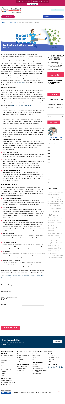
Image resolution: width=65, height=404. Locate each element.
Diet (48, 208)
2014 (48, 182)
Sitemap (34, 364)
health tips (8, 275)
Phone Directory (5, 368)
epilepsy (52, 208)
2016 (48, 176)
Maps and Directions (7, 369)
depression (56, 205)
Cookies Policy (36, 373)
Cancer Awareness (53, 196)
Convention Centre (22, 371)
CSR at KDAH (51, 355)
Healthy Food (52, 218)
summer (58, 255)
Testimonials (20, 359)
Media (3, 373)
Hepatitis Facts (50, 235)
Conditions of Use (37, 368)
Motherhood (56, 245)
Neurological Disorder (52, 248)
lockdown (58, 240)
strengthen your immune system (20, 105)
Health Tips (13, 22)
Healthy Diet (55, 215)
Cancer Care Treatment (54, 197)
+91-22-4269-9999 (43, 1)
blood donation (53, 192)
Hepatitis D (51, 233)
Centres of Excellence (7, 355)
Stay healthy (40, 275)
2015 (48, 179)
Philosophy (51, 359)
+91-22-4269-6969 (25, 1)
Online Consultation (6, 380)
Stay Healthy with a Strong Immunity (19, 45)
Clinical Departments (7, 357)
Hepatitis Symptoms (57, 237)
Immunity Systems (29, 275)
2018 (48, 171)
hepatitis (58, 223)
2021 (48, 162)
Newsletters (20, 370)
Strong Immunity (6, 278)
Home (5, 22)
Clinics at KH (4, 358)
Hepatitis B (52, 228)
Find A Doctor (21, 353)
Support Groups (5, 360)
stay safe (57, 250)
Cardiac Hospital (51, 199)
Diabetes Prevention (57, 207)
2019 (48, 168)
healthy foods (21, 82)
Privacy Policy (36, 366)
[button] (53, 16)
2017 (48, 174)
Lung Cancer (51, 243)
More (2, 362)
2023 (48, 156)
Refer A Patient (36, 355)
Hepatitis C (52, 231)
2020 (49, 165)
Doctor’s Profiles (37, 353)
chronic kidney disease (57, 203)
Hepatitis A (52, 225)
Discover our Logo (53, 357)
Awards (34, 357)
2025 (48, 150)
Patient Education (22, 366)
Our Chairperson (52, 353)
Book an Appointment (55, 74)
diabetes (49, 207)
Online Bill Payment (6, 384)
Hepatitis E (60, 233)
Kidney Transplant (51, 240)
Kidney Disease (59, 238)
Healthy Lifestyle (17, 275)
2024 (48, 153)
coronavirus (50, 205)
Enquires (3, 371)
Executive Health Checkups (8, 382)
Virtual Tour (20, 357)
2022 (48, 159)
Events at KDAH (21, 368)
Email (48, 86)
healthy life (61, 218)
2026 (48, 147)
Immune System (51, 238)
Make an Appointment (23, 355)
